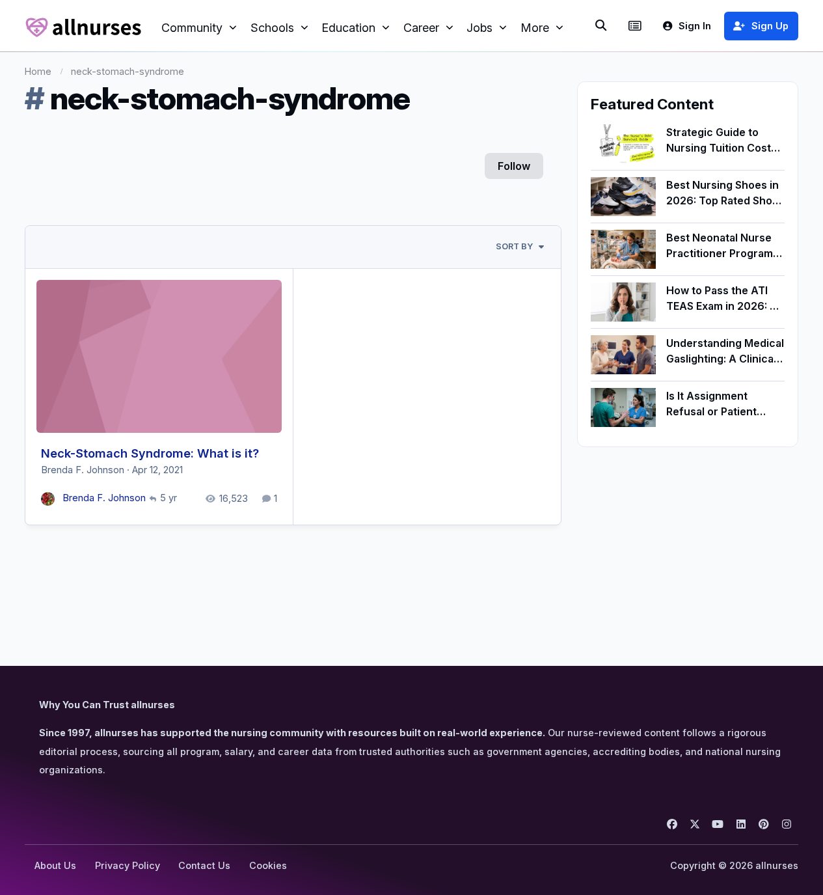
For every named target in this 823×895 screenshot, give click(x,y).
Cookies (268, 865)
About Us (55, 865)
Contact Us (204, 865)
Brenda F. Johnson (82, 470)
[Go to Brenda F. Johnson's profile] (48, 499)
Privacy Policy (127, 865)
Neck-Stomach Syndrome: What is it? (150, 453)
